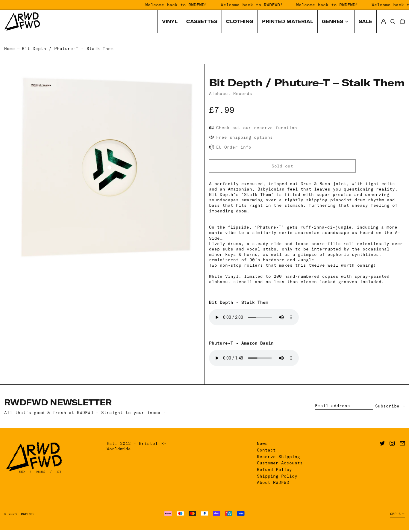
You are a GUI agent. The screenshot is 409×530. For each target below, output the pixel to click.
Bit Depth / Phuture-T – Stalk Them (67, 48)
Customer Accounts (280, 463)
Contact (266, 450)
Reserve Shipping (278, 456)
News (262, 443)
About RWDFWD (273, 482)
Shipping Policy (277, 476)
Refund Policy (274, 469)
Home (9, 48)
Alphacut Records (230, 93)
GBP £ (395, 514)
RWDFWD (27, 514)
